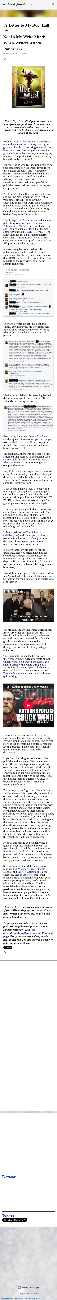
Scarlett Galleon (27, 871)
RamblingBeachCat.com (20, 4)
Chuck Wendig (11, 661)
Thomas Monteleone (14, 673)
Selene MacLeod (38, 436)
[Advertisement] (28, 1144)
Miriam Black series (32, 737)
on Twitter (26, 916)
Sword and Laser (34, 661)
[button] (5, 59)
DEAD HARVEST (34, 231)
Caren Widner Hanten (24, 141)
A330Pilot (34, 1293)
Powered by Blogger (30, 1287)
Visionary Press (27, 868)
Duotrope (29, 535)
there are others (25, 179)
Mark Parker (30, 220)
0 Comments (21, 54)
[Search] (53, 4)
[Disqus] (28, 999)
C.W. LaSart (28, 144)
